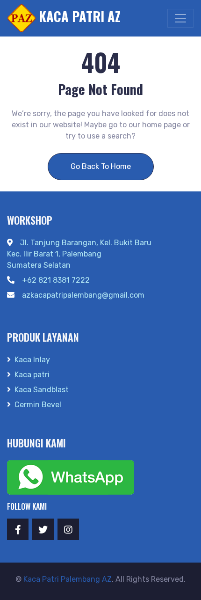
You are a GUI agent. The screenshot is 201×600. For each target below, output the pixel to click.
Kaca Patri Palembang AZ (67, 579)
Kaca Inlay (32, 359)
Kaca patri (32, 374)
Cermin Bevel (37, 404)
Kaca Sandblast (41, 389)
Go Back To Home (101, 166)
